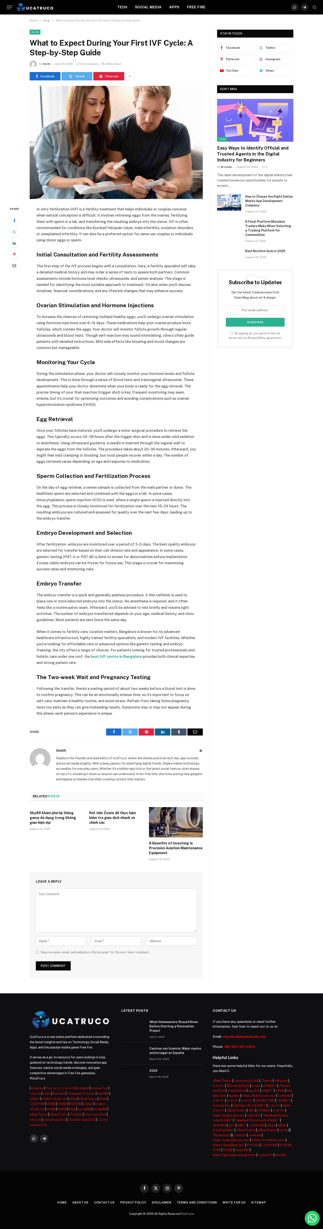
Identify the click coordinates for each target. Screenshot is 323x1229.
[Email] (14, 265)
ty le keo (37, 1088)
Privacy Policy (257, 338)
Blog (35, 32)
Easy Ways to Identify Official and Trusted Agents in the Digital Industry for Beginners (253, 154)
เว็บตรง (266, 1081)
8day (71, 1109)
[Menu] (9, 7)
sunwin (234, 1095)
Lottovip (284, 1095)
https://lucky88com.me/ (231, 1140)
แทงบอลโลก (99, 1088)
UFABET (269, 1086)
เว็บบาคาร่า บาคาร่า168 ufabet (67, 1088)
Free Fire (196, 7)
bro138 (280, 1155)
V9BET (267, 1090)
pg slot (254, 1090)
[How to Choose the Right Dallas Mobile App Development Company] (229, 202)
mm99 (50, 1109)
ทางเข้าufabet (223, 1130)
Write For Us (234, 1202)
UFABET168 (265, 1100)
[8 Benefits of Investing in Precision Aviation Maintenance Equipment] (176, 822)
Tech (122, 7)
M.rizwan (226, 166)
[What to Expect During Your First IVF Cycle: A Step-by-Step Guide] (116, 142)
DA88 (227, 1150)
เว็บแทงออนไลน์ (95, 1114)
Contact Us (104, 1202)
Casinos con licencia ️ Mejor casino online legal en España (175, 1051)
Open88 (103, 1093)
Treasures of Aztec (81, 1093)
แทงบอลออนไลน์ (54, 1119)
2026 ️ (153, 1070)
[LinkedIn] (14, 243)
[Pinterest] (14, 254)
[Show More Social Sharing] (129, 76)
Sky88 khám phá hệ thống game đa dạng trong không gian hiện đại (53, 818)
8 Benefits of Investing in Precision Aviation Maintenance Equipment (176, 848)
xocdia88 (84, 1109)
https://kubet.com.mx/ (258, 1095)
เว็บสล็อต (76, 1114)
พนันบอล (281, 1081)
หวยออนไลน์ (237, 1090)
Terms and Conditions (197, 1202)
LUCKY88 (37, 1104)
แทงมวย (35, 1093)
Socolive (59, 1093)
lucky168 (242, 1150)
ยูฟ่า (232, 1125)
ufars (47, 1093)
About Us (80, 1202)
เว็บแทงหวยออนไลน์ (81, 1119)
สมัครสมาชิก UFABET (249, 1105)
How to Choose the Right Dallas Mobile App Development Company (269, 201)
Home (62, 1202)
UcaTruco (187, 1213)
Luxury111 (265, 1155)
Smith (46, 63)
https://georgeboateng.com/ (234, 1155)
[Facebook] (14, 220)
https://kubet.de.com (228, 1115)
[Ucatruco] (35, 7)
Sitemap (258, 1202)
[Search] (314, 7)
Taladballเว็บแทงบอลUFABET (257, 1120)
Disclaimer (161, 1202)
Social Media (148, 7)
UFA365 (253, 1115)
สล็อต (73, 1099)
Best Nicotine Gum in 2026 (265, 251)
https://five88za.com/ (268, 1140)
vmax (256, 1086)
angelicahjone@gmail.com (244, 1036)
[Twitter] (14, 232)
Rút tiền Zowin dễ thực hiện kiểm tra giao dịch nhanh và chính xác (112, 818)
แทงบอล (36, 1119)
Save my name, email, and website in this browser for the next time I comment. (95, 952)
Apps (174, 7)
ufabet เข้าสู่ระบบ (54, 1099)
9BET (242, 1125)
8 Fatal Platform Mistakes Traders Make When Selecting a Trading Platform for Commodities (268, 228)
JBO (251, 1110)
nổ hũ (283, 1130)
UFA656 (263, 1110)
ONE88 (62, 1104)
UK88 (51, 1104)
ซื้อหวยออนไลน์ (238, 1086)
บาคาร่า (218, 1086)
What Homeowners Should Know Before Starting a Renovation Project (173, 1026)
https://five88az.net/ (228, 1145)
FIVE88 (75, 1104)
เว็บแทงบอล (221, 1135)
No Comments (89, 63)
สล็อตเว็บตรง (88, 1099)
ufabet (35, 1099)
